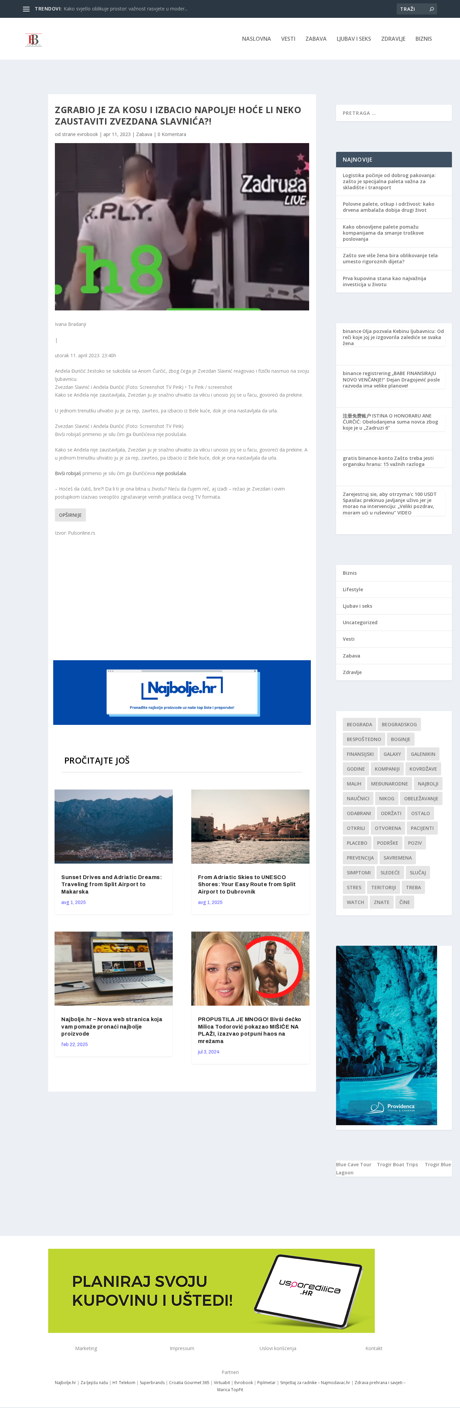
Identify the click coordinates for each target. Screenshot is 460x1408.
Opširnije (70, 515)
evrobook (87, 134)
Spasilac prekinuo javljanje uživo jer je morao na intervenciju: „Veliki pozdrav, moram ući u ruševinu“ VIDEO (388, 506)
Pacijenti (422, 828)
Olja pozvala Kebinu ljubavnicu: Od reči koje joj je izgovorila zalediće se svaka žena (393, 337)
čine (404, 902)
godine (356, 769)
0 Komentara (172, 134)
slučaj (418, 872)
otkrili (356, 828)
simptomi (359, 872)
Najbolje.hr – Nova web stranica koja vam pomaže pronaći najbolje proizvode (111, 1026)
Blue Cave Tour (353, 1164)
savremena (398, 857)
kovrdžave (423, 769)
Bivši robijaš (68, 473)
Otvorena (388, 828)
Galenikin (423, 754)
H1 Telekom (123, 1382)
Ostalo (420, 813)
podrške (387, 843)
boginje (400, 739)
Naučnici (358, 798)
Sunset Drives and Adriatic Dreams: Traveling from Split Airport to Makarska (111, 884)
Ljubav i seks (354, 39)
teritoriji (383, 887)
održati (391, 813)
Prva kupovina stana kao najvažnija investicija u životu (384, 281)
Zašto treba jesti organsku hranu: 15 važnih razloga (388, 461)
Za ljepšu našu (94, 1382)
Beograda (359, 724)
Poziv (415, 843)
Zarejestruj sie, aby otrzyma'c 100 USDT (390, 494)
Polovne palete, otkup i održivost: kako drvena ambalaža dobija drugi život (388, 207)
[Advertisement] (183, 597)
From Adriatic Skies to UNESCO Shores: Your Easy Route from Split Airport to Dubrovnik (247, 884)
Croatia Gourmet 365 (189, 1382)
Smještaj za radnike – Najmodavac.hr (315, 1382)
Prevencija (360, 857)
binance (352, 331)
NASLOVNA (256, 39)
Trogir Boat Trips (397, 1164)
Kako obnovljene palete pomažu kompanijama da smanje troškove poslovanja (383, 233)
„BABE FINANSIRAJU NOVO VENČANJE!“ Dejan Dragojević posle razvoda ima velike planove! (391, 379)
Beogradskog (399, 724)
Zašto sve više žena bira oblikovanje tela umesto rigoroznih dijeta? (390, 258)
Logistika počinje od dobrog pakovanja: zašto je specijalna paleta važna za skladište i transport (389, 181)
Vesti (288, 39)
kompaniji (387, 769)
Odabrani (359, 813)
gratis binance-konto (368, 458)
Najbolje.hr (65, 1382)
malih (354, 783)
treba (413, 887)
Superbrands (152, 1382)
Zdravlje (393, 39)
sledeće (390, 872)
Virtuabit (222, 1382)
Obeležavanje (421, 798)
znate (382, 902)
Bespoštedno (364, 739)
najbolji (428, 783)
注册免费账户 (357, 415)
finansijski (360, 754)
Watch (355, 902)
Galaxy (392, 754)
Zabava (316, 39)
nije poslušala (171, 473)
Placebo (357, 843)
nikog (386, 798)
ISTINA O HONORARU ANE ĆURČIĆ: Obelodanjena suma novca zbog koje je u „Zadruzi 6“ (390, 421)
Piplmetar (266, 1382)
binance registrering (367, 373)
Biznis (424, 39)
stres (354, 887)
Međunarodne (389, 783)
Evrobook (243, 1382)
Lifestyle (353, 589)
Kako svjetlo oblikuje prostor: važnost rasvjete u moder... (126, 8)
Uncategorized (360, 622)
